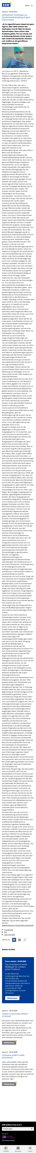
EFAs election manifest (8, 1140)
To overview (8, 930)
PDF (5, 932)
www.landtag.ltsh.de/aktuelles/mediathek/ (18, 925)
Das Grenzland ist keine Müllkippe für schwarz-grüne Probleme (16, 966)
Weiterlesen (12, 998)
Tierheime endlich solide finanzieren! (13, 1056)
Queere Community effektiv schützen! (15, 1015)
